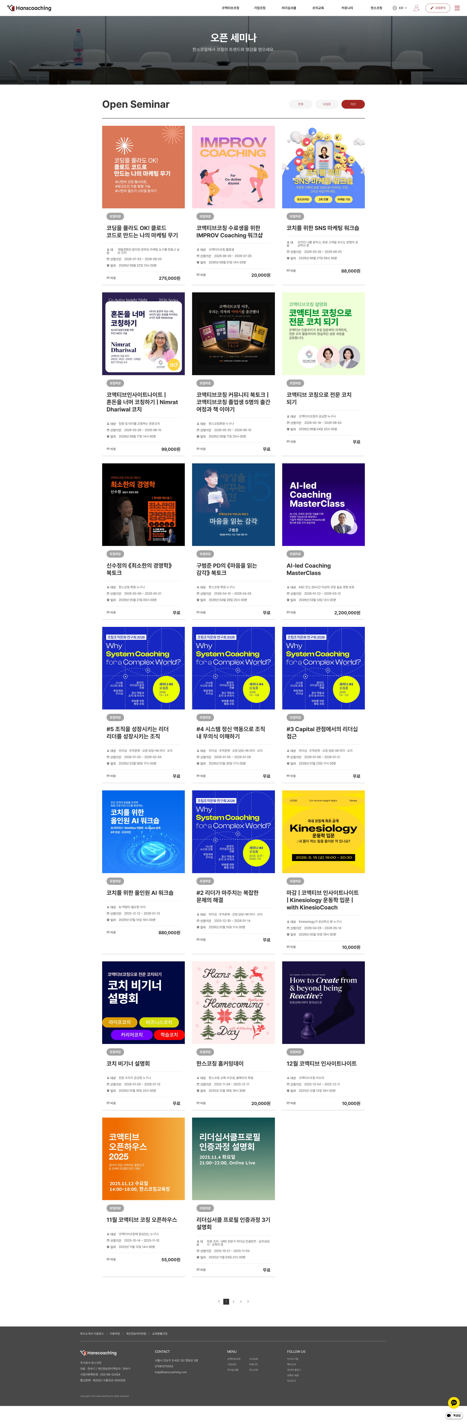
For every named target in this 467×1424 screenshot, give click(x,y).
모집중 (327, 104)
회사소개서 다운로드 (92, 1333)
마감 (353, 104)
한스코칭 (376, 8)
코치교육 (318, 8)
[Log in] (416, 8)
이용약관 (115, 1333)
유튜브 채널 (293, 1375)
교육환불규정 (159, 1333)
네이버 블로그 (294, 1370)
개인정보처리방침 (136, 1333)
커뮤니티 (347, 8)
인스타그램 (292, 1359)
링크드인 (291, 1381)
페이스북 (291, 1364)
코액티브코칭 (230, 8)
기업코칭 (260, 8)
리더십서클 (289, 8)
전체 (300, 104)
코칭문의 (440, 8)
